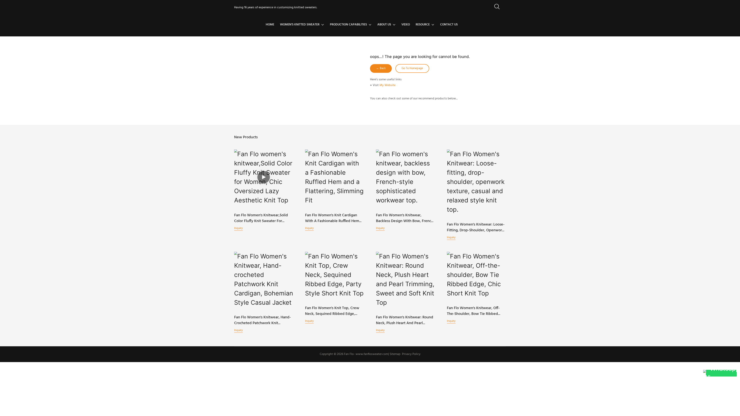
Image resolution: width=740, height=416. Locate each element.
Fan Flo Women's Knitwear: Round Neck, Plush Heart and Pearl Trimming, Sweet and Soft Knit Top (404, 320)
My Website (387, 85)
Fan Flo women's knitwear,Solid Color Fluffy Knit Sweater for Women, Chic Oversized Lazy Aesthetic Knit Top (261, 218)
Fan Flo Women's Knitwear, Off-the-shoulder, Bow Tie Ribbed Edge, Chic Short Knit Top (473, 311)
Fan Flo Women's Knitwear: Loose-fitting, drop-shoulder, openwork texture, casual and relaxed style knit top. (476, 227)
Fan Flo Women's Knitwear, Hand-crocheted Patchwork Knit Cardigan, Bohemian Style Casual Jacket (262, 320)
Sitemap (394, 354)
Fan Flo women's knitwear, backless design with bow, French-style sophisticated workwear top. (405, 218)
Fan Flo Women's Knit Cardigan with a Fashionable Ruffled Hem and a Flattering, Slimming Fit (332, 218)
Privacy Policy (411, 354)
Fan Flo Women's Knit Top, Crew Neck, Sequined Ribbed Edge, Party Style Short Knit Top (332, 311)
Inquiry (238, 228)
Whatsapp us (723, 373)
